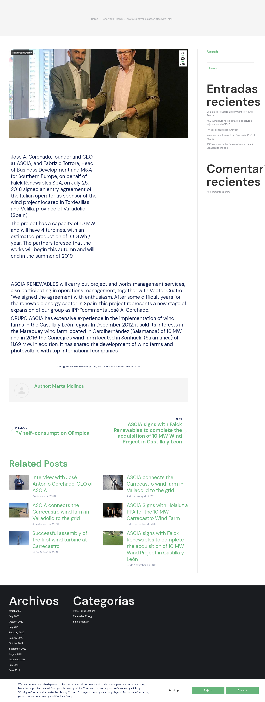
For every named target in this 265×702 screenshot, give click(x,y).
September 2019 (17, 648)
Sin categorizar (81, 621)
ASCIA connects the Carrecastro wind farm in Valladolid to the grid (155, 484)
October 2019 (16, 643)
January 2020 (16, 638)
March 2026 (15, 611)
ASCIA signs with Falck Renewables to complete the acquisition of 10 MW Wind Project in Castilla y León (155, 546)
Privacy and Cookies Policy (56, 696)
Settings (174, 690)
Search (212, 52)
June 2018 (14, 670)
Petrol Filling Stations (84, 611)
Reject (208, 690)
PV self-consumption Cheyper (222, 129)
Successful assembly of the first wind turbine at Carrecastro (59, 540)
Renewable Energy (22, 53)
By (104, 366)
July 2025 (14, 616)
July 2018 (14, 665)
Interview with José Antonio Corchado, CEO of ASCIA (62, 484)
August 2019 (15, 654)
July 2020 (14, 627)
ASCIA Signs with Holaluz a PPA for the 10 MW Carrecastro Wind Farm (157, 512)
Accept (242, 690)
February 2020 (16, 632)
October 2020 (16, 621)
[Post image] (19, 482)
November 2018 (17, 659)
